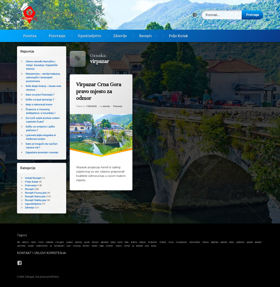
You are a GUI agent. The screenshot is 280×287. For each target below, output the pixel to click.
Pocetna (29, 36)
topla (101, 245)
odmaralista (195, 241)
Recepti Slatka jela (35, 200)
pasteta (224, 241)
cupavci (69, 241)
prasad (250, 241)
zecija (153, 245)
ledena (134, 241)
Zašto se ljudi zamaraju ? (40, 99)
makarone (152, 241)
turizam (109, 245)
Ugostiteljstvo (89, 36)
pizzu (231, 241)
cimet (40, 241)
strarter (86, 245)
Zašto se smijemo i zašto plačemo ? (40, 128)
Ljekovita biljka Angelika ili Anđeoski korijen (41, 137)
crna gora (60, 241)
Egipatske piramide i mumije (42, 152)
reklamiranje (42, 245)
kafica (113, 241)
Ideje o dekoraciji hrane (39, 104)
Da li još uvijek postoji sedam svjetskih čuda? (43, 120)
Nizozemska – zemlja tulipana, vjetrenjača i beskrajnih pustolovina (43, 77)
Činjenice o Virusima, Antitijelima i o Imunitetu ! (41, 111)
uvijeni (119, 245)
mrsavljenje (181, 241)
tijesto (94, 245)
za (133, 245)
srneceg (76, 245)
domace (78, 241)
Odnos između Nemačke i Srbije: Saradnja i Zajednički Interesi (42, 65)
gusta (86, 241)
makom (162, 241)
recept (31, 245)
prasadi (258, 241)
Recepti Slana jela (35, 196)
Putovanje (57, 36)
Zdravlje (120, 36)
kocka (120, 241)
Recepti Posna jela (36, 192)
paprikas (214, 241)
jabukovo (104, 241)
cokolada (49, 241)
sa (51, 245)
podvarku (241, 241)
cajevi (33, 241)
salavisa (106, 106)
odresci (206, 241)
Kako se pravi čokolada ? (40, 94)
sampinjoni (59, 245)
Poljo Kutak (178, 36)
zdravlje (139, 245)
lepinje (142, 241)
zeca (147, 245)
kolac (126, 241)
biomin (25, 241)
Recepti (145, 36)
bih (18, 241)
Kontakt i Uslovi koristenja (41, 253)
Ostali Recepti (33, 178)
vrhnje (127, 245)
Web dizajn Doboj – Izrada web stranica (43, 88)
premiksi (21, 245)
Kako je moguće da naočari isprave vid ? (41, 145)
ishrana (95, 241)
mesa (170, 241)
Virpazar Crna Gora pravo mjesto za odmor (98, 91)
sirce (69, 245)
